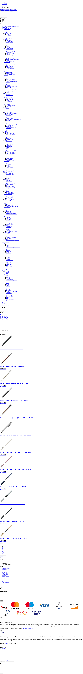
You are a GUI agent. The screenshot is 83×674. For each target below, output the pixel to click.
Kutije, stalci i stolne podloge (8, 114)
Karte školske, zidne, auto (10, 295)
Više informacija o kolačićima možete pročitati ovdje (8, 660)
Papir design (8, 31)
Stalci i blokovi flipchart (9, 205)
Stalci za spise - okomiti (9, 118)
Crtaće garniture (8, 164)
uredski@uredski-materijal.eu (4, 9)
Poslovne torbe (8, 251)
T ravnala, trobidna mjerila (10, 168)
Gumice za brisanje (9, 293)
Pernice (7, 273)
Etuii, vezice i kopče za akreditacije (11, 213)
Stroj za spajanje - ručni (9, 98)
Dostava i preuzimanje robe (6, 568)
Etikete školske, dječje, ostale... (11, 55)
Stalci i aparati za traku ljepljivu (11, 182)
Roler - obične (8, 137)
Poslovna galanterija (7, 250)
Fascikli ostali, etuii (9, 84)
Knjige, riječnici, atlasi (9, 296)
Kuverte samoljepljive (9, 173)
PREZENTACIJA (5, 202)
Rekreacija (7, 265)
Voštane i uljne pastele (9, 279)
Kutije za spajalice (9, 101)
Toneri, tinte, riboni (7, 216)
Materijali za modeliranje (8, 282)
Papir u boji (8, 30)
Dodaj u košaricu (3, 369)
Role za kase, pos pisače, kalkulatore (9, 44)
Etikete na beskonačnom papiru (11, 50)
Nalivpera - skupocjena (9, 158)
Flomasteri (5, 140)
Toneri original (8, 218)
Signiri (7, 148)
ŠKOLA (3, 270)
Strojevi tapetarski (9, 103)
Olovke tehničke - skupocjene (10, 153)
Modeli (7, 298)
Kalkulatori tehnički (9, 226)
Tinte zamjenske (8, 217)
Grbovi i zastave (8, 130)
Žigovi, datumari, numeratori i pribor (9, 112)
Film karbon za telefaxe (9, 224)
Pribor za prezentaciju (7, 211)
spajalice (3, 580)
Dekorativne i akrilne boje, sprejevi (11, 280)
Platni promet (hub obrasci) (10, 68)
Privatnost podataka (5, 573)
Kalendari (5, 267)
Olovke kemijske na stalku (10, 135)
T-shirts (7, 244)
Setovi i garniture (8, 253)
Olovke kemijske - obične (10, 133)
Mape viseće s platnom (9, 95)
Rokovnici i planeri (7, 268)
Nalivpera (5, 156)
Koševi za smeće (8, 128)
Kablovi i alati (8, 233)
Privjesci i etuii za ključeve (10, 262)
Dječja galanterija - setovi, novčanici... (10, 300)
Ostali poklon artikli (9, 266)
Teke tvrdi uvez (8, 57)
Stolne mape (8, 120)
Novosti (3, 303)
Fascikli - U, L (8, 83)
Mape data (7, 92)
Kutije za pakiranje (9, 189)
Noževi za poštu (8, 177)
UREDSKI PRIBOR (5, 96)
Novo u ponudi (4, 4)
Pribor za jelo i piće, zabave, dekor (11, 201)
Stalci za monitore (9, 235)
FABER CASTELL (6, 322)
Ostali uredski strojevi (7, 239)
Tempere (7, 276)
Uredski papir (6, 39)
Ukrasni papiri (8, 257)
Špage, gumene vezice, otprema (9, 184)
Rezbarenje (8, 286)
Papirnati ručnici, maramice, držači (11, 195)
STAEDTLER (5, 330)
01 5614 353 (11, 9)
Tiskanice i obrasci (7, 62)
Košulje (7, 246)
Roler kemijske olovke (7, 136)
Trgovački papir (8, 40)
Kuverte (5, 172)
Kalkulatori (6, 225)
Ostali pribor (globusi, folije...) (10, 299)
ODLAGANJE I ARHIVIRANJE (7, 70)
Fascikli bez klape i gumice (10, 80)
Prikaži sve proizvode (4, 17)
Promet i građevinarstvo (9, 66)
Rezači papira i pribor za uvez (10, 210)
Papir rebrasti (8, 32)
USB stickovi (8, 230)
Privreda (7, 63)
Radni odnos (8, 65)
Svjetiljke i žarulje (9, 129)
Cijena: (1, 332)
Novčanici (7, 252)
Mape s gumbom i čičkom (10, 88)
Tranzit (7, 69)
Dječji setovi (8, 275)
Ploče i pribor (6, 203)
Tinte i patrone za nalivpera (10, 160)
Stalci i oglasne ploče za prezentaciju (11, 214)
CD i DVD (8, 229)
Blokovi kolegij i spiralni (10, 58)
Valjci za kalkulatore (9, 222)
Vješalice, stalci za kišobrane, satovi (11, 127)
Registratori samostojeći (9, 73)
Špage (7, 185)
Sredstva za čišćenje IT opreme (11, 234)
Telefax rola (8, 47)
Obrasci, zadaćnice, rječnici (10, 61)
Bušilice (5, 107)
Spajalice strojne (8, 102)
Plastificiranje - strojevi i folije (10, 209)
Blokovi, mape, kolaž (9, 281)
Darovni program (6, 255)
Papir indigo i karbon (9, 42)
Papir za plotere (8, 34)
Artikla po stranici (3, 555)
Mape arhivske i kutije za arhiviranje (11, 86)
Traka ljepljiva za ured (9, 180)
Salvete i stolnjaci (8, 200)
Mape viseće (6, 93)
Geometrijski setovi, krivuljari (10, 162)
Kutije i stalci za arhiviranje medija (11, 231)
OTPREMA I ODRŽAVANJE (7, 171)
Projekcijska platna (9, 212)
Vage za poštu (8, 178)
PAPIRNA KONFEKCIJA (6, 28)
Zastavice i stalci (8, 106)
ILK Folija (7, 36)
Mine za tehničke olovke (10, 154)
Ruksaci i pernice (6, 271)
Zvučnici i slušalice (9, 238)
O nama (3, 571)
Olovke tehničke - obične (10, 152)
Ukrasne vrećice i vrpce (9, 258)
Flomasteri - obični (9, 141)
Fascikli (5, 77)
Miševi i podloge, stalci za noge (11, 237)
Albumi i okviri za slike (9, 260)
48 (2, 556)
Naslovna (3, 2)
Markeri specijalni (9, 146)
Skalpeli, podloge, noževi (10, 193)
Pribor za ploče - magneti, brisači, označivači (13, 206)
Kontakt (3, 6)
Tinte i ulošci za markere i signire (11, 150)
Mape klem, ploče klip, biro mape (11, 91)
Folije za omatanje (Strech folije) (11, 183)
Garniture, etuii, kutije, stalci (8, 169)
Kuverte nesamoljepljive (9, 174)
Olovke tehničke (6, 151)
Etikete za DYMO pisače (10, 53)
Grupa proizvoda (2, 314)
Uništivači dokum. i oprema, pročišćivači (12, 240)
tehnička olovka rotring (5, 582)
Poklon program (6, 261)
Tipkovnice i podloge (9, 236)
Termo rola (7, 46)
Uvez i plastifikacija (7, 207)
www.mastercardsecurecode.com (28, 628)
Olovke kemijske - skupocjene (10, 134)
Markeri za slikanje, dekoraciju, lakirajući (12, 149)
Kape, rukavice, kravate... (10, 248)
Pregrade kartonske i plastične (10, 74)
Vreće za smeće (8, 198)
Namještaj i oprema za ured (8, 123)
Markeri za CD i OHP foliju (10, 144)
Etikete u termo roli (9, 52)
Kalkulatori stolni (8, 227)
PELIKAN (4, 326)
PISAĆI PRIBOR (5, 131)
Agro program (8, 190)
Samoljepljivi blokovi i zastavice (9, 104)
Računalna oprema (7, 232)
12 (0, 556)
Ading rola (7, 45)
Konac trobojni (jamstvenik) (10, 186)
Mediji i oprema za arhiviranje (8, 228)
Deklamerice (8, 100)
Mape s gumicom (8, 87)
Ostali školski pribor (7, 288)
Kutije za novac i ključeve (10, 125)
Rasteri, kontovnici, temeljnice (10, 64)
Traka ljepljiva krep (9, 181)
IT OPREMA (4, 215)
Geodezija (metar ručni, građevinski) (11, 124)
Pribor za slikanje (8, 292)
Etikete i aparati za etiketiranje (8, 48)
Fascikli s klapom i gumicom (10, 79)
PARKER (4, 324)
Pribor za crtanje (6, 161)
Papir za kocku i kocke (9, 41)
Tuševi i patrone (8, 166)
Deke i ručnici (8, 249)
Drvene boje (8, 278)
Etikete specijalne (8, 54)
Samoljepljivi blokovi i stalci (10, 105)
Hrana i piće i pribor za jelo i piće (9, 199)
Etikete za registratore (9, 49)
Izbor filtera (2, 311)
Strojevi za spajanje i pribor (8, 97)
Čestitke (7, 256)
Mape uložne (6, 75)
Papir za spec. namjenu (7, 33)
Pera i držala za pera (9, 290)
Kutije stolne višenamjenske (10, 117)
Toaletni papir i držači (9, 197)
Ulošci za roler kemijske (9, 139)
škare (3, 581)
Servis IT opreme (5, 574)
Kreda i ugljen (8, 289)
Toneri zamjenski (8, 219)
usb (2, 583)
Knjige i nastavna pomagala (8, 294)
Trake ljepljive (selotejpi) (8, 179)
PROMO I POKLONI (5, 242)
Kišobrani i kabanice (9, 264)
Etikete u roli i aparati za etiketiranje (11, 51)
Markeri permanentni (9, 145)
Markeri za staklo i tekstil (10, 143)
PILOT (3, 328)
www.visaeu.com (6, 643)
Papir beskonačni (6, 37)
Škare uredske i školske (9, 192)
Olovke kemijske (6, 132)
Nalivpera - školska (9, 159)
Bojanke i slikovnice (9, 297)
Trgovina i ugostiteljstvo (9, 67)
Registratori (6, 71)
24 (1, 556)
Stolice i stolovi (8, 126)
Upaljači (7, 263)
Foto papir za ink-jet (9, 35)
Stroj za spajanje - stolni (9, 99)
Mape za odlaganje (7, 85)
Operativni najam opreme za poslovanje (8, 572)
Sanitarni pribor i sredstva (10, 196)
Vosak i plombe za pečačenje (10, 187)
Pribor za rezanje (6, 191)
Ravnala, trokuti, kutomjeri (10, 167)
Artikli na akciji (4, 3)
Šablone (7, 165)
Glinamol (7, 284)
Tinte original (8, 220)
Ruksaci (7, 272)
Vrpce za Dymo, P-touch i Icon (11, 223)
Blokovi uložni (8, 60)
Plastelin (7, 283)
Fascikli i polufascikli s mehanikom (11, 81)
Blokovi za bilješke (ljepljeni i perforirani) (12, 59)
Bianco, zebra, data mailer (10, 38)
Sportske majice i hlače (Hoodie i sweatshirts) (13, 247)
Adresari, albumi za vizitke (8, 121)
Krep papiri (8, 259)
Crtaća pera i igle (8, 163)
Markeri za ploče (8, 147)
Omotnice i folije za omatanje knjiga (11, 291)
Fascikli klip (8, 82)
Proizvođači (4, 5)
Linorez (7, 285)
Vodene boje (8, 277)
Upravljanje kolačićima (5, 576)
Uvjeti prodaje (4, 575)
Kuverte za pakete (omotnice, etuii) (11, 176)
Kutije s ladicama (8, 116)
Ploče (7, 204)
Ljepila (5, 110)
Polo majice (8, 245)
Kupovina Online (10, 647)
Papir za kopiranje (7, 29)
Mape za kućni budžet (9, 90)
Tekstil (5, 243)
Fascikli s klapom (8, 78)
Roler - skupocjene (9, 138)
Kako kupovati (4, 569)
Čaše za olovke (8, 115)
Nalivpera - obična (9, 157)
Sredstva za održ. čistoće (8, 194)
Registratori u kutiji (9, 72)
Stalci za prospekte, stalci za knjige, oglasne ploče (13, 119)
